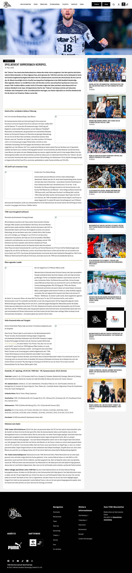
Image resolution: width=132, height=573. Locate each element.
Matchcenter (25, 4)
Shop (106, 4)
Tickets (65, 4)
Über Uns (43, 4)
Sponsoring (55, 4)
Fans (82, 4)
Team (35, 4)
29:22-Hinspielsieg (11, 344)
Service (74, 4)
